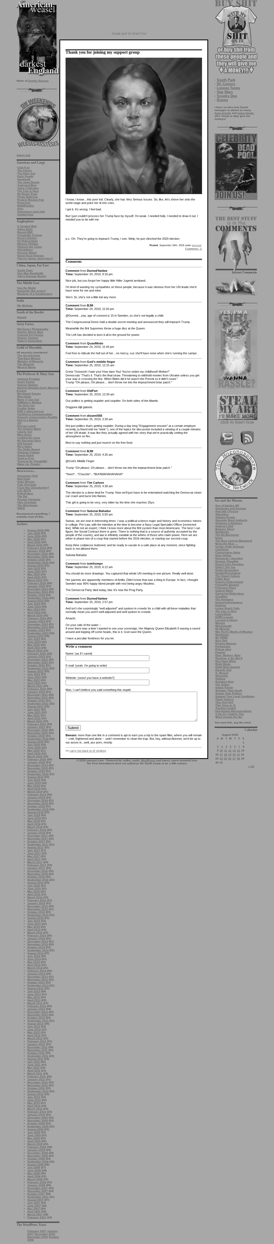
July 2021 (33, 709)
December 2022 (37, 659)
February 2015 (36, 935)
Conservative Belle (227, 552)
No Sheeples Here (29, 440)
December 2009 (37, 1117)
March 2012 (35, 1038)
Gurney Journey (28, 337)
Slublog (220, 678)
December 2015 (37, 906)
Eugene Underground (229, 581)
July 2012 (33, 1026)
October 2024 (36, 594)
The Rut (22, 496)
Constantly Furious (29, 235)
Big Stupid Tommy (29, 393)
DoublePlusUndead (227, 573)
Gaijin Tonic (25, 270)
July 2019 (33, 779)
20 (234, 754)
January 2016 (36, 903)
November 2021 (37, 697)
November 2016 (37, 873)
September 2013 (38, 985)
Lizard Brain (223, 614)
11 (225, 750)
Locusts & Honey (226, 620)
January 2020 (36, 762)
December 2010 (37, 1082)
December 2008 (37, 1152)
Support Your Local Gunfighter (235, 696)
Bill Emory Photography (32, 329)
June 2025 (34, 571)
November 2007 (37, 1191)
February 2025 (36, 583)
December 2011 (37, 1047)
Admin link (24, 155)
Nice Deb (221, 640)
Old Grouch (24, 443)
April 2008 (34, 1176)
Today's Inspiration (29, 340)
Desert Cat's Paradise (229, 564)
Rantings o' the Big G (229, 658)
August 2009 (35, 1129)
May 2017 (33, 856)
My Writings (25, 305)
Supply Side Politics (228, 693)
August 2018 (35, 812)
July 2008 (33, 1167)
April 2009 (34, 1141)
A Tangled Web (27, 226)
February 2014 (36, 970)
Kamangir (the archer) (31, 290)
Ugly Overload (26, 502)
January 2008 (36, 1185)
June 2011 (34, 1064)
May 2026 (33, 539)
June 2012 (34, 1029)
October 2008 (36, 1158)
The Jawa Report (28, 182)
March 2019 (35, 791)
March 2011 (34, 1073)
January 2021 (36, 727)
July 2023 (33, 638)
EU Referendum (27, 240)
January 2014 (36, 973)
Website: (71, 677)
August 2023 (35, 636)
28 (238, 758)
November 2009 (37, 1120)
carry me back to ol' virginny (88, 750)
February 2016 (36, 900)
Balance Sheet (224, 528)
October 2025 (36, 559)
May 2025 (33, 574)
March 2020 (35, 756)
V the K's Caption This (229, 713)
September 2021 (38, 703)
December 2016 (37, 870)
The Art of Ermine (28, 355)
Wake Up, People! (28, 464)
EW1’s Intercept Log (30, 411)
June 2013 (34, 994)
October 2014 (36, 947)
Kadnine (220, 605)
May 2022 (33, 680)
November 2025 (37, 556)
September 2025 (38, 562)
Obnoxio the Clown (29, 246)
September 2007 (38, 1196)
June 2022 (34, 677)
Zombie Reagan (38, 80)
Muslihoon (222, 634)
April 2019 (34, 788)
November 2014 (37, 944)
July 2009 (33, 1132)
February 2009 (36, 1146)
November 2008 (37, 1155)
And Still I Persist (226, 511)
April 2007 (34, 1211)
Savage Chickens (28, 499)
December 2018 (37, 800)
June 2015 (34, 923)
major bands (245, 113)
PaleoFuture (25, 493)
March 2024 (35, 615)
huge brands (223, 113)
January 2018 (36, 832)
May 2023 (33, 644)
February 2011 (36, 1076)
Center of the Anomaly (229, 546)
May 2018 (33, 821)
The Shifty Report (28, 449)
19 (229, 754)
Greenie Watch (27, 252)
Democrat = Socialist (229, 558)
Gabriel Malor (224, 590)
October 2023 (36, 630)
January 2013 (36, 1008)
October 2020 (36, 735)
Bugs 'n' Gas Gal (28, 399)
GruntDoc (221, 596)
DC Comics (226, 84)
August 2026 (35, 530)
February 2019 (36, 794)
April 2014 (34, 964)
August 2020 (35, 741)
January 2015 (36, 938)
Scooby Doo (227, 96)
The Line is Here (28, 191)
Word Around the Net (228, 716)
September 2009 (38, 1126)
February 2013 (36, 1006)
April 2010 (34, 1105)
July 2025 (33, 568)
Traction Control (225, 708)
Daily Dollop (223, 555)
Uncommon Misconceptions (233, 711)
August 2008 (35, 1164)
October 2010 (36, 1088)
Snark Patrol (25, 455)
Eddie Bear (222, 578)
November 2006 (37, 1236)
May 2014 (33, 961)
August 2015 (35, 917)
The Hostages (224, 599)
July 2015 (33, 920)
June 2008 (34, 1170)
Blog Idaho (24, 396)
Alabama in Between (228, 523)
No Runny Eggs (27, 193)
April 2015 (34, 929)
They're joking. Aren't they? (35, 258)
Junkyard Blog (26, 185)
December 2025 (37, 553)
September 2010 (38, 1091)
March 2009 (35, 1144)
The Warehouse (27, 505)
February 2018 (36, 829)
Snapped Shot (224, 681)
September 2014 (38, 950)
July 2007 (33, 1202)
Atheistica (222, 514)
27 (234, 758)
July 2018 (33, 815)
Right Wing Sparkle (227, 667)
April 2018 (34, 823)
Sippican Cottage (28, 452)
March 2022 (35, 685)
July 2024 (33, 603)
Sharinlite (221, 675)
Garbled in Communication (34, 414)
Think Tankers (224, 699)
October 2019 (36, 771)
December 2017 (37, 835)
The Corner (24, 170)
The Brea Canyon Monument (233, 540)
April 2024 (34, 612)
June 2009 (34, 1135)
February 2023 (36, 653)
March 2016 (35, 897)
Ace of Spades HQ (227, 505)
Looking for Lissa (28, 437)
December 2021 (37, 694)
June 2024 (34, 606)
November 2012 (37, 1014)
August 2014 (35, 953)
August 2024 (35, 600)
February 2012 (36, 1041)
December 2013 (37, 976)
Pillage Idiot (223, 649)
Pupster (220, 652)
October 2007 (36, 1193)
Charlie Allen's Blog (30, 331)
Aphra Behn (25, 229)
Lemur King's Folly (227, 608)
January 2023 (36, 656)
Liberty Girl (24, 431)
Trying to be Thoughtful (32, 461)
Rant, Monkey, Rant (227, 655)
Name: (70, 653)
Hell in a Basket (27, 420)
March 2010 (35, 1108)
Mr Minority (222, 628)
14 (238, 750)
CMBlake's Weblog (29, 402)
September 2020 (38, 738)
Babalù (21, 317)
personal (196, 245)
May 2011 (33, 1067)
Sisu (20, 208)
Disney (222, 100)
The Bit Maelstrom (227, 534)
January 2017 (36, 868)
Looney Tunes (228, 88)
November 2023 (37, 627)
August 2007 (35, 1199)
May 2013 (33, 997)
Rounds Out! (223, 669)
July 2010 (33, 1097)
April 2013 (34, 1000)
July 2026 (33, 533)
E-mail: (70, 665)
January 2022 (36, 691)
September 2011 (37, 1055)
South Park (226, 80)
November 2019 (37, 768)
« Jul (251, 766)
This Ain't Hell (224, 702)
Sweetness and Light (31, 211)
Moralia (220, 622)
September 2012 (38, 1020)
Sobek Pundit (224, 687)
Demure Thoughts (226, 561)
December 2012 (37, 1011)
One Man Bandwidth (30, 273)
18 (225, 754)
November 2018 (37, 803)
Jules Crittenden (28, 188)
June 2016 (34, 888)
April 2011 (33, 1070)
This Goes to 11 (225, 705)
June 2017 (34, 853)
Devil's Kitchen (27, 238)
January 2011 (36, 1079)
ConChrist (221, 549)
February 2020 (36, 759)
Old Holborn (25, 249)
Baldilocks (222, 531)
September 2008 (38, 1161)
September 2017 (38, 844)
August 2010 (35, 1094)
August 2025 (35, 565)
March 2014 (35, 967)
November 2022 (37, 662)
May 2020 (33, 750)
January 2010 (36, 1114)
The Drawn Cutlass (227, 575)
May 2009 (33, 1138)
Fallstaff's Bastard (227, 584)
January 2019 (36, 797)
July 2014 (33, 956)
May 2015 (33, 926)
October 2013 (36, 982)
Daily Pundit (25, 176)
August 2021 (35, 706)
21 (238, 754)
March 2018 (35, 826)
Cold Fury (23, 167)
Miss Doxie (24, 434)
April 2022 (34, 683)
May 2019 (33, 785)
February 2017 (36, 865)
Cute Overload (26, 484)
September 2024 (38, 597)
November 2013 (37, 979)
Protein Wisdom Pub (30, 199)
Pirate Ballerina (27, 196)
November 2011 (37, 1050)
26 (229, 758)
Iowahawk (24, 179)
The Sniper (222, 684)
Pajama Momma (225, 643)
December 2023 (37, 624)
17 (221, 754)
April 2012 (34, 1035)
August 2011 (35, 1058)
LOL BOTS (24, 490)
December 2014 (37, 941)
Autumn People (225, 517)
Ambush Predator (28, 378)
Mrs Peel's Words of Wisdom (234, 631)
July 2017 (33, 850)
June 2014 (34, 959)
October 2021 (36, 700)
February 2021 (36, 724)
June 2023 (34, 641)
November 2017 (37, 838)
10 (221, 750)
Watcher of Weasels (30, 361)
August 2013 (35, 988)
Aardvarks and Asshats (230, 508)
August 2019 (35, 776)
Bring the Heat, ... (226, 543)
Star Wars (225, 92)
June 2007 (34, 1205)
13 (234, 750)
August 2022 (35, 671)
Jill (19, 423)
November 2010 (37, 1085)
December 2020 (37, 730)
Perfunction (222, 646)
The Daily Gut (26, 173)
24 (221, 758)
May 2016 (33, 891)
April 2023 (34, 647)
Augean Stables (27, 384)
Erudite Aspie (26, 408)
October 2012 (36, 1017)
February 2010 (36, 1111)
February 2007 (36, 1217)
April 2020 (34, 753)
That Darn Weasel (28, 358)
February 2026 (36, 547)
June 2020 (34, 747)
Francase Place (225, 587)
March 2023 (35, 650)
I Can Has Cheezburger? (33, 487)
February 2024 (36, 618)
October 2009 (36, 1123)
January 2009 (36, 1149)
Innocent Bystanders (228, 602)
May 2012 (33, 1032)
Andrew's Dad (224, 526)
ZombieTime (25, 214)
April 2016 (34, 894)
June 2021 (34, 712)
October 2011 (36, 1053)
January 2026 (36, 550)
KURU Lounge (224, 617)
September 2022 (38, 668)
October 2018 (36, 806)
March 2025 (35, 580)
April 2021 (34, 718)
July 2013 (33, 991)
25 (225, 758)
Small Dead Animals (30, 255)
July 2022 (33, 674)
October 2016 (36, 876)
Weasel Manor (26, 367)
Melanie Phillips (27, 243)
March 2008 (35, 1179)
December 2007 (37, 1188)
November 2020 (37, 732)
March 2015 (35, 932)
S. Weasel (222, 672)
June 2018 (34, 818)
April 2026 (34, 542)
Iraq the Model (26, 287)
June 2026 (34, 536)
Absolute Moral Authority (231, 520)
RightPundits (25, 205)
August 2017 (35, 847)
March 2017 (35, 862)
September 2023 (38, 633)
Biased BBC (25, 232)
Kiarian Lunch (26, 425)
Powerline (24, 202)
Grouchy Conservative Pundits (37, 417)
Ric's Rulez (24, 446)
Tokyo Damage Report (31, 276)
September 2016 (38, 879)
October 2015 (36, 912)
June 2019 (34, 782)
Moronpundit (223, 625)
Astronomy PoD (27, 475)
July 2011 (33, 1061)
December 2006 (45, 1234)
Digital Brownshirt (227, 570)
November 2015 (37, 909)
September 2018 (38, 809)
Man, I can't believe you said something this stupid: (98, 689)
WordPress (148, 760)
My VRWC (221, 637)
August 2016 (35, 882)
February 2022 (36, 688)
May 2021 (33, 715)
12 (229, 750)
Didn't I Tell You (225, 567)
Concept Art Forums (30, 334)
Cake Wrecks (26, 481)
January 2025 (36, 586)
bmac (219, 537)
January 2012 (36, 1044)
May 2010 (33, 1102)
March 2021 (35, 721)
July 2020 (33, 744)
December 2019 (37, 765)
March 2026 (35, 545)
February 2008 (36, 1182)
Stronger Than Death (228, 690)
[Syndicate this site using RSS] (247, 444)
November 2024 (37, 591)
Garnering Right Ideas (229, 593)
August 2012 (35, 1023)
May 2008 (33, 1173)
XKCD (21, 508)
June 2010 (34, 1100)
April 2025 (34, 577)
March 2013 (35, 1003)
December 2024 (37, 589)
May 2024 (33, 609)
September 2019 (38, 774)
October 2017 (36, 841)
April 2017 (34, 859)
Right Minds (223, 664)
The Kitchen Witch (29, 428)
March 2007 (35, 1214)
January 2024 (36, 621)
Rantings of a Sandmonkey (34, 293)
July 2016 (33, 885)
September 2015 (38, 915)
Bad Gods (23, 478)
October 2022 (36, 665)
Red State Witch (225, 661)
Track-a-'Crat (25, 458)
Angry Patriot (26, 381)
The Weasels (25, 364)
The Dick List (26, 405)
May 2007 (33, 1208)
